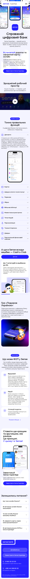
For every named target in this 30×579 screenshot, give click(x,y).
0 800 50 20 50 (12, 562)
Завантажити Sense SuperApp (15, 71)
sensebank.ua (15, 550)
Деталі (15, 256)
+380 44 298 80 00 (11, 569)
